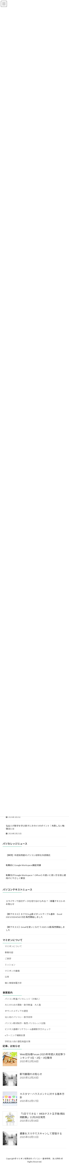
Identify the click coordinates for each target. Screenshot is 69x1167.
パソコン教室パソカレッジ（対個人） (23, 998)
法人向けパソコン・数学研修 (18, 1017)
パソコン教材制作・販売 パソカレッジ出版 (25, 1023)
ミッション (10, 964)
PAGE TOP (64, 1128)
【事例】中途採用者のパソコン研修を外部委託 (28, 855)
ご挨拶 (8, 958)
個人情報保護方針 (13, 983)
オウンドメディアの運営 (16, 1011)
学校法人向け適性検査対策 (17, 1041)
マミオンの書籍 (12, 970)
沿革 (7, 976)
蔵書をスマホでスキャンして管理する (41, 1133)
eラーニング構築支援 (15, 1035)
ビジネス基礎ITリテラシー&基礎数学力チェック (28, 1029)
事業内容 (9, 952)
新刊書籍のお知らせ (31, 1074)
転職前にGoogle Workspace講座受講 (23, 865)
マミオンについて (13, 946)
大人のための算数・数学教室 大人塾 (23, 1005)
